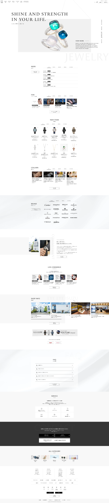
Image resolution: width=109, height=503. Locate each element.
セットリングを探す (60, 476)
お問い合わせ (105, 2)
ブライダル (13, 1)
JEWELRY (101, 34)
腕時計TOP (37, 470)
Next (77, 102)
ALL (49, 67)
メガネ (17, 1)
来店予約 (100, 2)
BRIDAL (101, 28)
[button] (75, 301)
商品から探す (36, 473)
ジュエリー (9, 1)
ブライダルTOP (60, 470)
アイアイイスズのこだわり (26, 1)
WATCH (101, 40)
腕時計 (5, 1)
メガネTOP (72, 470)
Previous (31, 102)
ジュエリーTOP (49, 470)
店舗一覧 (21, 1)
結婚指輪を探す (60, 475)
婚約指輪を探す (60, 474)
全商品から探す (60, 473)
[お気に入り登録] (38, 128)
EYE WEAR (101, 22)
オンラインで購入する (36, 474)
